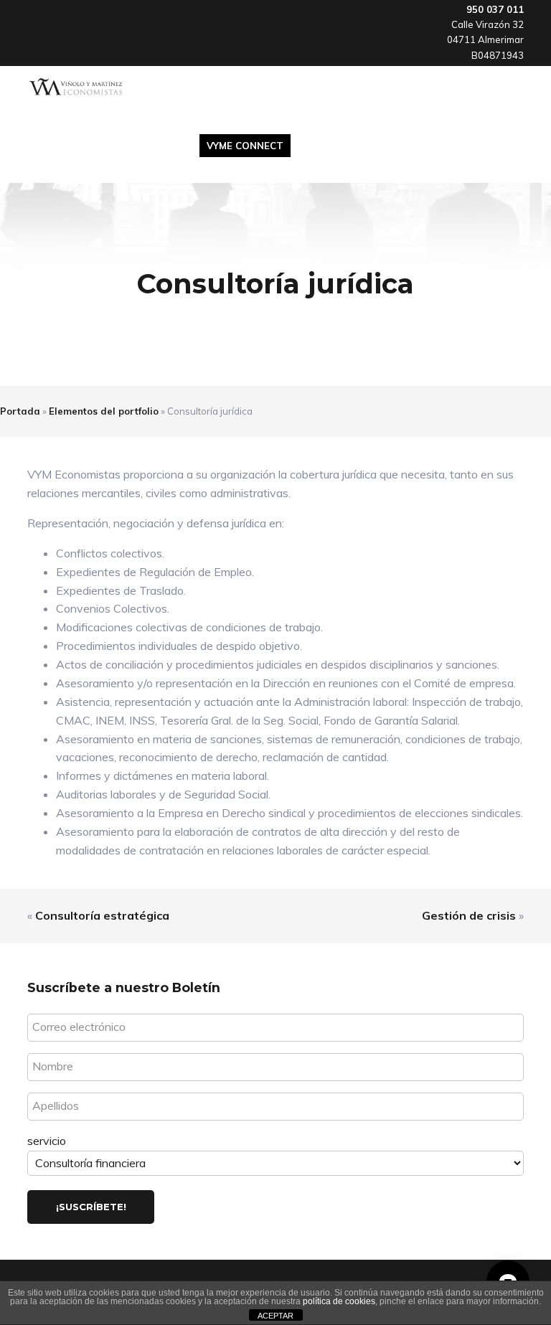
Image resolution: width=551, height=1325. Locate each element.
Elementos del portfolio (104, 411)
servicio (46, 1140)
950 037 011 (495, 9)
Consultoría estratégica (102, 915)
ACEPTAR (275, 1315)
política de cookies (339, 1301)
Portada (20, 411)
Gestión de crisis (469, 915)
